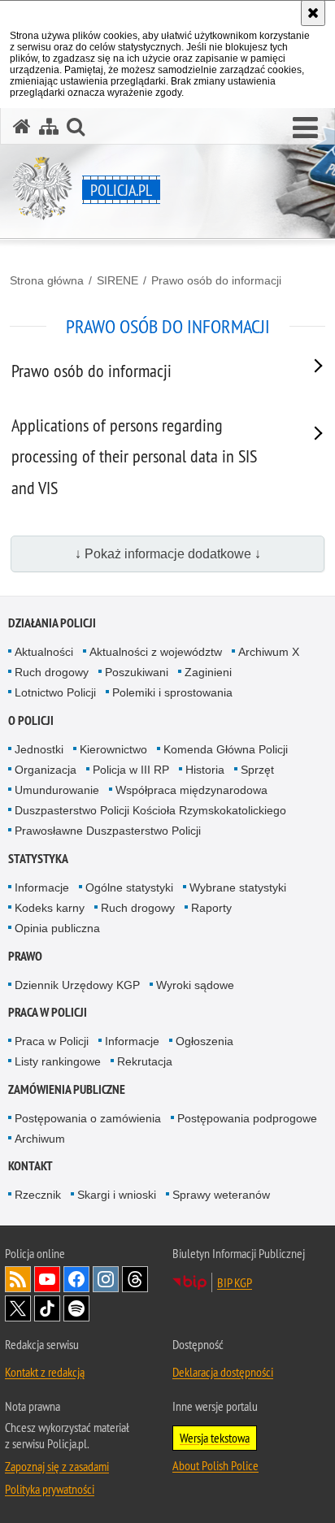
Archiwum (40, 1138)
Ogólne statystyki (129, 887)
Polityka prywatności (49, 1489)
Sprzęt (257, 769)
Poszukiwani (136, 672)
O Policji (31, 720)
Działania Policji (52, 622)
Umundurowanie (57, 789)
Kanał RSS (18, 1279)
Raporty (211, 907)
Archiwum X (268, 651)
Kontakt (30, 1165)
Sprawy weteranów (221, 1194)
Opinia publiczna (57, 928)
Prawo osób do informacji (216, 280)
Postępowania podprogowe (247, 1118)
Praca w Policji (47, 1012)
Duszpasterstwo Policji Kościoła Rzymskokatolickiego (150, 810)
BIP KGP (234, 1282)
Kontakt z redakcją (45, 1372)
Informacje (42, 887)
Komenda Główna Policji (225, 749)
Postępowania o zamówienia (88, 1118)
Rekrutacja (144, 1061)
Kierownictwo (113, 749)
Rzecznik (38, 1194)
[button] (305, 128)
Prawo (25, 956)
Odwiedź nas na (47, 1279)
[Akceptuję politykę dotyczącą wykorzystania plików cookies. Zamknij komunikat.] (313, 13)
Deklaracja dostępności (222, 1372)
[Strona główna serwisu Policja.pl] (22, 126)
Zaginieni (208, 672)
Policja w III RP (131, 769)
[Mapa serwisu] (49, 126)
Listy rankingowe (58, 1061)
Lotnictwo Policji (55, 692)
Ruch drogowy (52, 672)
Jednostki (39, 749)
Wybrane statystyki (237, 887)
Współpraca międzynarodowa (191, 789)
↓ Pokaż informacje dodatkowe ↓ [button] (168, 554)
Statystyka (38, 858)
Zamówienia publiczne (66, 1089)
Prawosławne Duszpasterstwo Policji (108, 830)
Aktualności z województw (155, 651)
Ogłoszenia (204, 1041)
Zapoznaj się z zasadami (57, 1466)
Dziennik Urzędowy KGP (77, 984)
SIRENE (117, 280)
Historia (204, 769)
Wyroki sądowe (195, 984)
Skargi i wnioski (116, 1194)
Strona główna (47, 280)
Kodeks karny (50, 907)
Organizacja (45, 769)
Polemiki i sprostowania (172, 692)
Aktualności (44, 651)
